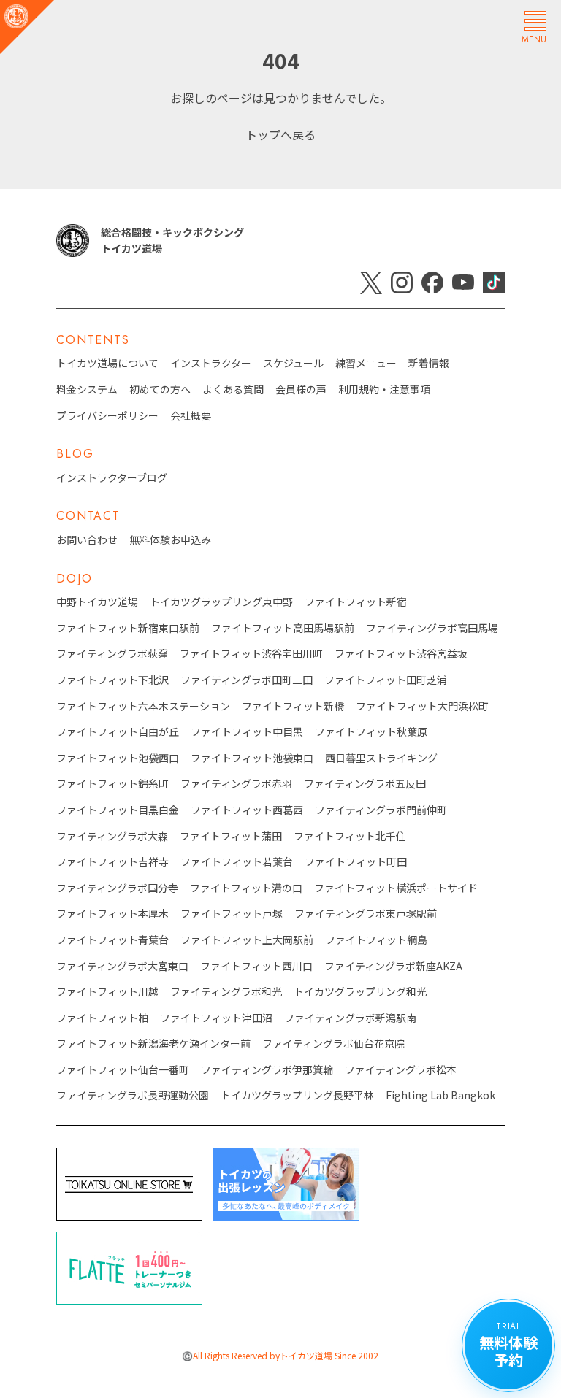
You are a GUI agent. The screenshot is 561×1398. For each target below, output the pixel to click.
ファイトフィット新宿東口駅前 (127, 628)
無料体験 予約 (508, 1345)
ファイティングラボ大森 (112, 836)
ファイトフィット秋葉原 (371, 732)
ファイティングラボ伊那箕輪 (267, 1070)
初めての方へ (160, 389)
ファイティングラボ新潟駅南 (350, 1018)
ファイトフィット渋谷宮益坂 (401, 654)
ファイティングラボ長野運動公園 (132, 1095)
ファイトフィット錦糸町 (112, 784)
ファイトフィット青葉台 (112, 940)
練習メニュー (366, 363)
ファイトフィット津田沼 (216, 1018)
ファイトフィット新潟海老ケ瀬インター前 (153, 1044)
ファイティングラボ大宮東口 (122, 966)
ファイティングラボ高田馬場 (432, 628)
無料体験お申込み (170, 540)
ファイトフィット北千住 (350, 836)
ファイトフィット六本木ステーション (143, 706)
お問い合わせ (87, 540)
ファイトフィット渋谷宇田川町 (251, 654)
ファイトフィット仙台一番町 (122, 1070)
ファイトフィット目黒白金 (117, 810)
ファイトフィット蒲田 (231, 836)
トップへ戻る (280, 134)
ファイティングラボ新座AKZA (393, 966)
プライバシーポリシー (107, 416)
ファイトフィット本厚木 (112, 914)
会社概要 (190, 416)
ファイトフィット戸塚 (231, 914)
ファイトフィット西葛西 (247, 810)
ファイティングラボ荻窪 (112, 654)
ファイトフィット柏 (102, 1018)
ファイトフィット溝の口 (246, 888)
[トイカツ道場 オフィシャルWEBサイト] (27, 27)
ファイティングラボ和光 (226, 992)
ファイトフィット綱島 (376, 940)
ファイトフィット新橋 (293, 706)
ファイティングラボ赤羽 (236, 784)
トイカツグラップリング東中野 (221, 602)
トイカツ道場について (107, 363)
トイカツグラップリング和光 (360, 992)
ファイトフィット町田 (356, 862)
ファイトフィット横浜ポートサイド (396, 888)
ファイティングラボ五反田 (365, 784)
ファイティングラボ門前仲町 (381, 810)
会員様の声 (301, 389)
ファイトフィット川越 (107, 992)
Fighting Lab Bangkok (440, 1095)
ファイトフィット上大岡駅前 (246, 940)
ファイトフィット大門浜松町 (422, 706)
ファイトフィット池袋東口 (252, 758)
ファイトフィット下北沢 (112, 680)
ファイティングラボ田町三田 (246, 680)
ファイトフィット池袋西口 (117, 758)
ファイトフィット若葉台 (236, 862)
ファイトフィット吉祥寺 (112, 862)
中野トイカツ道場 (97, 602)
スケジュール (293, 363)
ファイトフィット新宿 (356, 602)
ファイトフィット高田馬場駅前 (282, 628)
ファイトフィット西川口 (256, 966)
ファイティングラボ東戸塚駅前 (365, 914)
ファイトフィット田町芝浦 (385, 680)
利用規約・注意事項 (384, 389)
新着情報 (428, 363)
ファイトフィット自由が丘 (117, 732)
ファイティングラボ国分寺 (117, 888)
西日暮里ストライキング (381, 758)
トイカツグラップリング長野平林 (297, 1095)
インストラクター (210, 363)
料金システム (87, 389)
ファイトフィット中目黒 (247, 732)
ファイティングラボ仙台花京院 (333, 1044)
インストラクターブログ (111, 478)
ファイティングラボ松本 (401, 1070)
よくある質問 (233, 389)
